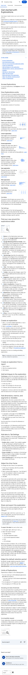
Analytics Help (8, 2)
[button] (2, 2)
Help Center (3, 5)
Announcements (18, 5)
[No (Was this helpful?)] (24, 642)
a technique (9, 326)
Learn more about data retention (18, 566)
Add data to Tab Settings (8, 72)
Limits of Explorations (7, 78)
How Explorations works (8, 62)
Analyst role (4, 516)
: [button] (4, 57)
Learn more (14, 130)
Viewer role (15, 521)
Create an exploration (7, 65)
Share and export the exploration (10, 75)
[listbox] (6, 672)
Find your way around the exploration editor (13, 64)
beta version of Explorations (12, 52)
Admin (21, 563)
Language (6, 670)
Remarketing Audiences (20, 348)
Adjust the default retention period (11, 77)
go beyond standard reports (11, 21)
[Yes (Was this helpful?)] (21, 642)
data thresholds (12, 600)
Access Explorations (7, 60)
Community (10, 5)
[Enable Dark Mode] (13, 672)
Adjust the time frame (7, 73)
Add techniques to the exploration (10, 67)
